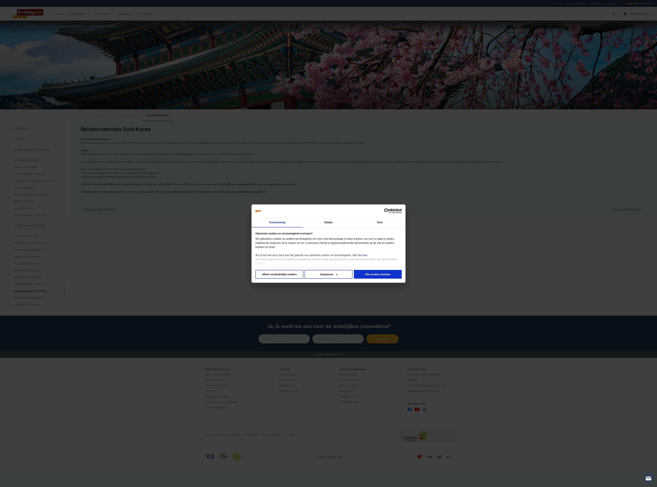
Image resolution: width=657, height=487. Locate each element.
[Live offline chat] (648, 478)
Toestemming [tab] (277, 222)
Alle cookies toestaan (377, 274)
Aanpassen (326, 274)
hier (365, 255)
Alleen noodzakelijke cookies (279, 274)
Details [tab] (328, 222)
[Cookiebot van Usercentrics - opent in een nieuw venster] (387, 211)
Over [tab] (380, 222)
